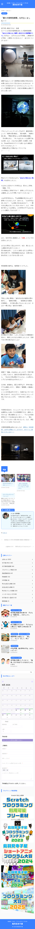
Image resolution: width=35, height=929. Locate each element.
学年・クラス (6, 758)
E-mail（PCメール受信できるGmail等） (12, 763)
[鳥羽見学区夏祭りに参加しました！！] (8, 478)
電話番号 (4, 768)
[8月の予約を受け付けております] (9, 499)
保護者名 (4, 753)
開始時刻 (4, 724)
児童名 (4, 748)
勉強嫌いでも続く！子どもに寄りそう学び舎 (17, 921)
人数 (3, 729)
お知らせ (5, 532)
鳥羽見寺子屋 (17, 5)
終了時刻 (15, 724)
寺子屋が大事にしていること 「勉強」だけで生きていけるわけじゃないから (22, 662)
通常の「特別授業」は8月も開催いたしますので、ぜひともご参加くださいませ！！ (17, 429)
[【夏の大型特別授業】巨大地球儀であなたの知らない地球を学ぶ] (24, 478)
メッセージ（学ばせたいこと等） (10, 773)
